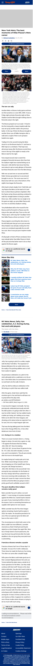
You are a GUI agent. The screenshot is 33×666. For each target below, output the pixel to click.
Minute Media (9, 655)
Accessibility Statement (23, 648)
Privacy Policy (20, 642)
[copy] (11, 41)
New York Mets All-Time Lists (13, 309)
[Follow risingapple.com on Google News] (29, 250)
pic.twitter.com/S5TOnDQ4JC (11, 400)
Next (26, 71)
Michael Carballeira (9, 38)
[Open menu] (3, 2)
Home (3, 309)
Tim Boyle (6, 331)
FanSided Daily (20, 639)
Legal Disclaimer (6, 648)
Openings (19, 633)
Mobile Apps (5, 639)
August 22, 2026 (22, 402)
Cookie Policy (20, 645)
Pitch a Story (5, 642)
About (3, 633)
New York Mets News (11, 622)
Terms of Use (5, 645)
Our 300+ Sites (20, 636)
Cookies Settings (21, 651)
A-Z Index (4, 651)
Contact (3, 636)
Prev (6, 71)
